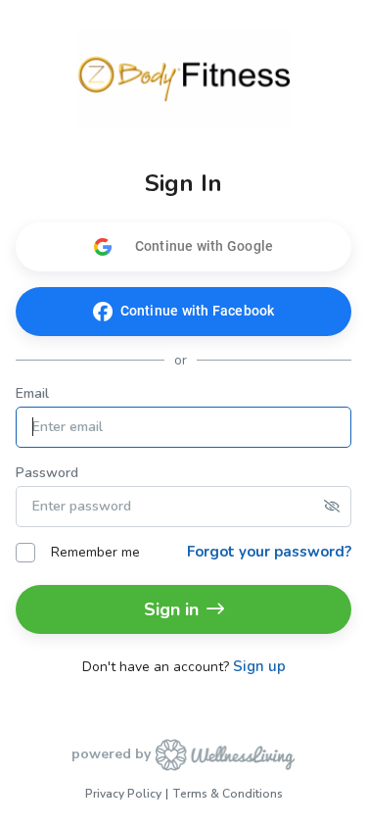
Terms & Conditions (227, 793)
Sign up (259, 666)
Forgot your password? (269, 551)
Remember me (95, 552)
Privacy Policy (123, 793)
